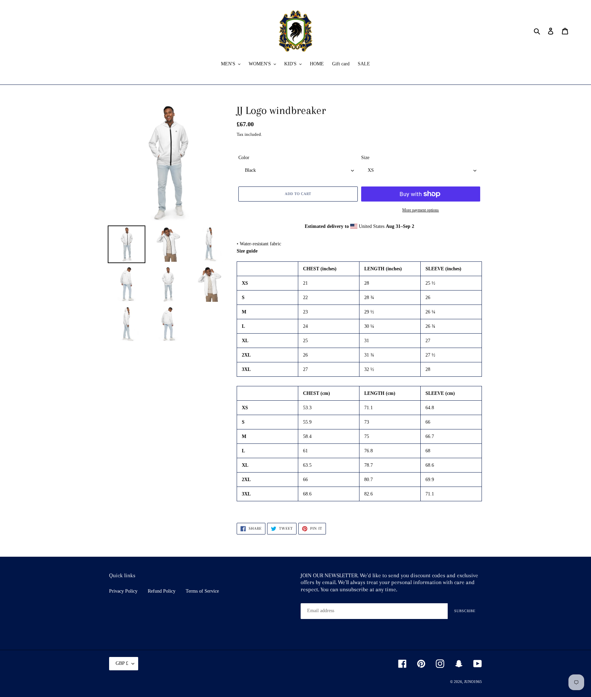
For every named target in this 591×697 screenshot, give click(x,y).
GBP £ (122, 663)
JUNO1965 (473, 682)
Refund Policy (161, 591)
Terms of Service (202, 591)
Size (365, 157)
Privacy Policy (123, 591)
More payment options (420, 210)
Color (243, 157)
